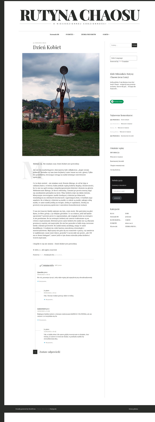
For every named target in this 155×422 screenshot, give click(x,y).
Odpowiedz (41, 284)
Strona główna (133, 409)
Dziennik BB (54, 34)
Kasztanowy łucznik (127, 136)
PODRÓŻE (69, 34)
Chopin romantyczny (117, 165)
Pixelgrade (53, 409)
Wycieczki (113, 226)
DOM (127, 214)
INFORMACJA (114, 153)
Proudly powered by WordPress (26, 409)
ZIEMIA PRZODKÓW (88, 34)
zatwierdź (117, 198)
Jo (34, 43)
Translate (125, 61)
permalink (58, 255)
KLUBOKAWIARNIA (117, 220)
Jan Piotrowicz (115, 120)
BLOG (44, 43)
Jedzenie (128, 217)
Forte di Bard (125, 120)
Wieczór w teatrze (126, 124)
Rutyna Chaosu (79, 14)
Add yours (58, 265)
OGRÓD (105, 34)
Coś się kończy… (115, 170)
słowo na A (129, 223)
